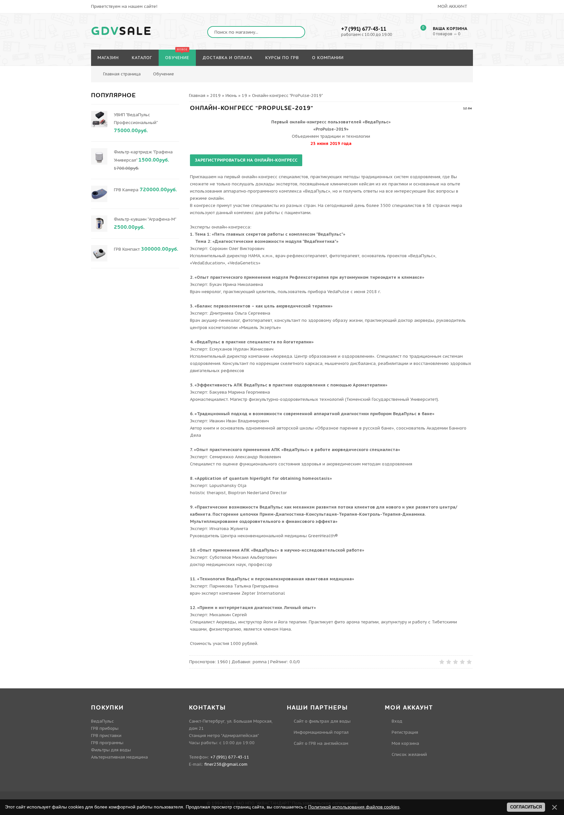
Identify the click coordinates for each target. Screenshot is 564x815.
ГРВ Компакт (127, 249)
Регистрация (405, 732)
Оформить (534, 44)
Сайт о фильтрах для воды (322, 721)
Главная (197, 95)
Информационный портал (321, 732)
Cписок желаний (409, 754)
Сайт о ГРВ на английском (321, 743)
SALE (121, 31)
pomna (260, 662)
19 (244, 95)
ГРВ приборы (104, 728)
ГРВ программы (107, 742)
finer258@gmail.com (225, 764)
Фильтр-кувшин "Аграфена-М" (145, 219)
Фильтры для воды (111, 750)
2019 (215, 95)
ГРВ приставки (106, 735)
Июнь (231, 95)
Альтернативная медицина (119, 757)
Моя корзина (405, 743)
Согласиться (526, 807)
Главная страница (122, 74)
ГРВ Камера (126, 190)
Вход (397, 721)
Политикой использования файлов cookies (354, 806)
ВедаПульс (102, 721)
